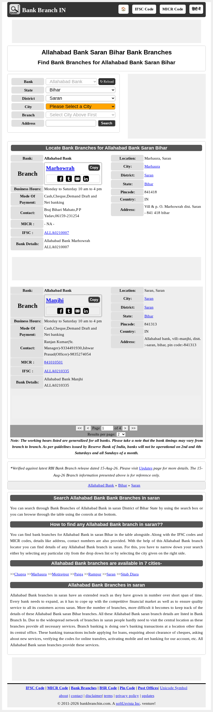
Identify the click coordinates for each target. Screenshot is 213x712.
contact (77, 696)
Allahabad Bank (101, 485)
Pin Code (127, 688)
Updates (145, 468)
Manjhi (55, 300)
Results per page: (101, 434)
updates (148, 696)
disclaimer (93, 696)
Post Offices (148, 688)
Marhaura (152, 166)
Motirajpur (60, 574)
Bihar (148, 184)
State (28, 90)
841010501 (53, 362)
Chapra (20, 574)
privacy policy (127, 696)
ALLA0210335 (56, 371)
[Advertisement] (106, 31)
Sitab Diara (130, 574)
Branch (28, 115)
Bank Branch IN (44, 10)
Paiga (78, 574)
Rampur (94, 574)
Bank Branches (84, 688)
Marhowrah (60, 168)
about (63, 696)
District (28, 98)
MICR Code (172, 9)
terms (108, 696)
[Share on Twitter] (68, 178)
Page (96, 428)
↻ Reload (107, 81)
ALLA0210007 (56, 233)
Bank (28, 82)
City (28, 107)
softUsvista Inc (128, 703)
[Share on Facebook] (60, 178)
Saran (149, 175)
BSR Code (108, 688)
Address (28, 123)
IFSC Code (144, 9)
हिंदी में (196, 9)
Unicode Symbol (173, 688)
